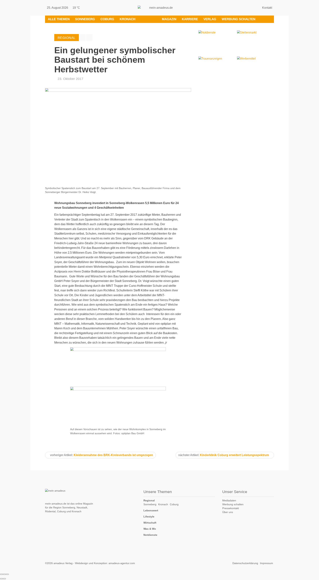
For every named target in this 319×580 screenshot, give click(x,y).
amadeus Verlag (63, 563)
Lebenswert (150, 510)
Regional (149, 500)
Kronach (127, 19)
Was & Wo (149, 528)
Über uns (227, 512)
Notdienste (150, 534)
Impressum (266, 563)
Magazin (169, 19)
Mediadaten (229, 500)
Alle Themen (59, 19)
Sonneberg (85, 19)
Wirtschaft (149, 522)
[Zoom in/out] (7, 574)
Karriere (190, 19)
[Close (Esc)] (1, 574)
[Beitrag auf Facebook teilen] (82, 37)
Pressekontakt (230, 508)
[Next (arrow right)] (4, 578)
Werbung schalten (238, 19)
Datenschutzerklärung (245, 563)
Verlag (209, 19)
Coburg (107, 19)
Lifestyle (148, 516)
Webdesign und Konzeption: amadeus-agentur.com (105, 563)
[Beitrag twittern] (89, 37)
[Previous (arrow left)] (1, 578)
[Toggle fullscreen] (4, 574)
